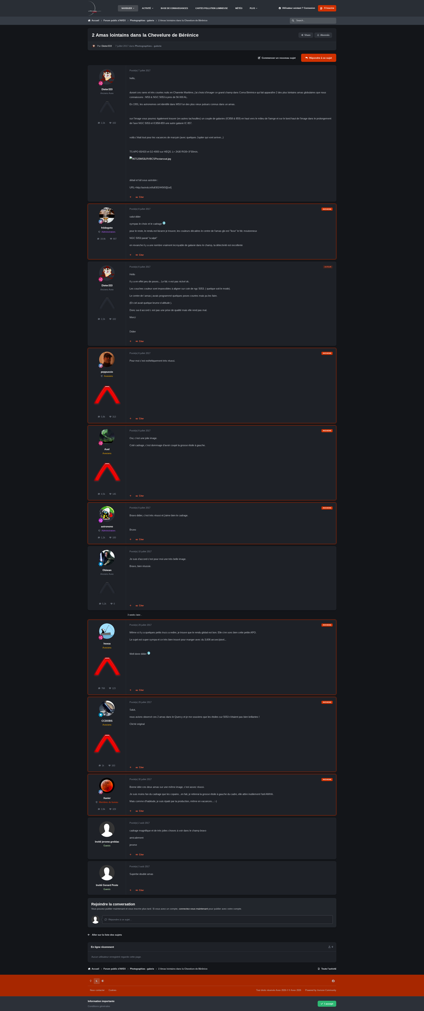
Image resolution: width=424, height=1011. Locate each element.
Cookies (112, 990)
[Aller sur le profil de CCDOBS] (107, 708)
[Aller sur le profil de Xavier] (107, 785)
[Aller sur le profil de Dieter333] (93, 46)
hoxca (107, 643)
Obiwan (107, 570)
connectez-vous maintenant (193, 908)
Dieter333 (107, 46)
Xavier (107, 798)
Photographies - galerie (148, 46)
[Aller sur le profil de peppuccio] (107, 359)
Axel (106, 449)
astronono (107, 526)
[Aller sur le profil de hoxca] (107, 631)
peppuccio (107, 371)
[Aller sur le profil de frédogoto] (107, 215)
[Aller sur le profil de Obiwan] (107, 558)
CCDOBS (107, 720)
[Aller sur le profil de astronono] (107, 514)
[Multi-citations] (130, 197)
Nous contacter (97, 990)
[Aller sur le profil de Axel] (107, 437)
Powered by (320, 990)
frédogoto (107, 227)
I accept (328, 1003)
